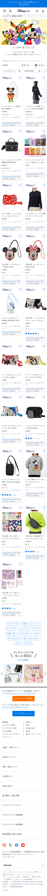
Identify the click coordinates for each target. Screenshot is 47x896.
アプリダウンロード (23, 713)
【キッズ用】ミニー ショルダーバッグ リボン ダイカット (11, 215)
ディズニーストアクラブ (11, 805)
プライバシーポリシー (24, 874)
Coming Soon (30, 728)
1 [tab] (23, 6)
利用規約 (26, 877)
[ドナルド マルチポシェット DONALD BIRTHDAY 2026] (12, 304)
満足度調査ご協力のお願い (12, 834)
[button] (2, 674)
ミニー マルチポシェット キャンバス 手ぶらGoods (11, 376)
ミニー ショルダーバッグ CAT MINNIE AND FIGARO (11, 161)
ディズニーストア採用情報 (12, 824)
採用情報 (5, 882)
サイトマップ (6, 737)
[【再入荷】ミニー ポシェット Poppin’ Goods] (35, 250)
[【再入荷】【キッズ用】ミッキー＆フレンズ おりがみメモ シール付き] (12, 522)
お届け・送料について (10, 747)
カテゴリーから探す (8, 725)
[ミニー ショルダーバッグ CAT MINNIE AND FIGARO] (12, 146)
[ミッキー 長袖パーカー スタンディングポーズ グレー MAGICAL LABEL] (35, 465)
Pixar (27, 725)
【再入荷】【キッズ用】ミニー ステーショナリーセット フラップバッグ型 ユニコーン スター (11, 594)
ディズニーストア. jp (8, 123)
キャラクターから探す (9, 728)
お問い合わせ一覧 (8, 874)
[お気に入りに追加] (20, 77)
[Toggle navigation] (4, 11)
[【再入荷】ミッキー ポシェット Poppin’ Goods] (12, 250)
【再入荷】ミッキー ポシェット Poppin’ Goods (11, 266)
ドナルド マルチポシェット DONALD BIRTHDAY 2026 (10, 319)
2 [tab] (24, 6)
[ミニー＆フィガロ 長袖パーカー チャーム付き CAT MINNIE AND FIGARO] (35, 92)
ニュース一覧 (6, 872)
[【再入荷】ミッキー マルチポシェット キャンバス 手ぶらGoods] (35, 304)
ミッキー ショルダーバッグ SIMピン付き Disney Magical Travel (11, 481)
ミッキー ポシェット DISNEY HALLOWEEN (11, 107)
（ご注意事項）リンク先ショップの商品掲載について (19, 879)
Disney (28, 722)
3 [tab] (26, 6)
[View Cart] (43, 11)
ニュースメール (8, 857)
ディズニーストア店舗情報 (12, 815)
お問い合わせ (7, 786)
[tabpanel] (23, 3)
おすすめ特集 (6, 731)
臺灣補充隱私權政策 (16, 886)
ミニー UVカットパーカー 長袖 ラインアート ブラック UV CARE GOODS (35, 215)
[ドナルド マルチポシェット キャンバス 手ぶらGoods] (12, 411)
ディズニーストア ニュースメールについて (21, 693)
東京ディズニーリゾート (34, 734)
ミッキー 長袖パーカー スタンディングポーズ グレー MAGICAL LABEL (35, 481)
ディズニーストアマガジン (11, 734)
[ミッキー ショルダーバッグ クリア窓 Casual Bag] (35, 411)
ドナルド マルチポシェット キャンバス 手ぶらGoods (11, 427)
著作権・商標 (36, 877)
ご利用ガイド (7, 776)
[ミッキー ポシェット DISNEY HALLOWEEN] (12, 92)
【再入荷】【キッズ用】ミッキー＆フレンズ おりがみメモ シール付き (11, 537)
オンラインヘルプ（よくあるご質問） (26, 872)
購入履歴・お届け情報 (10, 795)
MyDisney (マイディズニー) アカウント (17, 854)
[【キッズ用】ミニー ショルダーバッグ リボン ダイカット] (12, 199)
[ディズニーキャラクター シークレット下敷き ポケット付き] (35, 146)
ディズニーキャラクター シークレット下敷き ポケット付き (34, 161)
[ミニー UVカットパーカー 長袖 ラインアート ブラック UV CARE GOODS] (35, 199)
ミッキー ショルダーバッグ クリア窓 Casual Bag (35, 427)
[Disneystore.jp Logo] (23, 11)
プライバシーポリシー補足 (11, 877)
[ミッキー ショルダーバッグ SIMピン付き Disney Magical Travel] (12, 465)
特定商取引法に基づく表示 (34, 852)
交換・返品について (10, 767)
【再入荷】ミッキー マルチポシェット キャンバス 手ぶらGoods (34, 319)
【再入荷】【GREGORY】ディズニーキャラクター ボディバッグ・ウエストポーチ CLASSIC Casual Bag (34, 537)
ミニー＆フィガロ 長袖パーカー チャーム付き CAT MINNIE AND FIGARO (34, 107)
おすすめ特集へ (23, 660)
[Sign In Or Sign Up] (10, 11)
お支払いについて (9, 757)
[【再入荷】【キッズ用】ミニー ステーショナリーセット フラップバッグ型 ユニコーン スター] (12, 578)
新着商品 (5, 722)
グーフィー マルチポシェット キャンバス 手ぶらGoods (34, 376)
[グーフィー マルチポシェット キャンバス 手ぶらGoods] (35, 360)
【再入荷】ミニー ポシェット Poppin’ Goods (34, 266)
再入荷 (28, 731)
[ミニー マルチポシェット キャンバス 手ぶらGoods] (12, 360)
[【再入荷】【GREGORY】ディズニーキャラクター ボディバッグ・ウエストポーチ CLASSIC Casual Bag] (35, 522)
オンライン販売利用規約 (11, 852)
